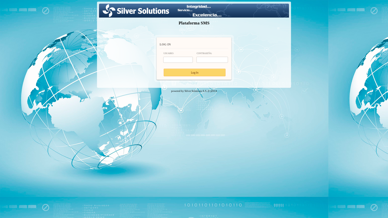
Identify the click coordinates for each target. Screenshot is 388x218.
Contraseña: (204, 53)
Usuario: (168, 53)
